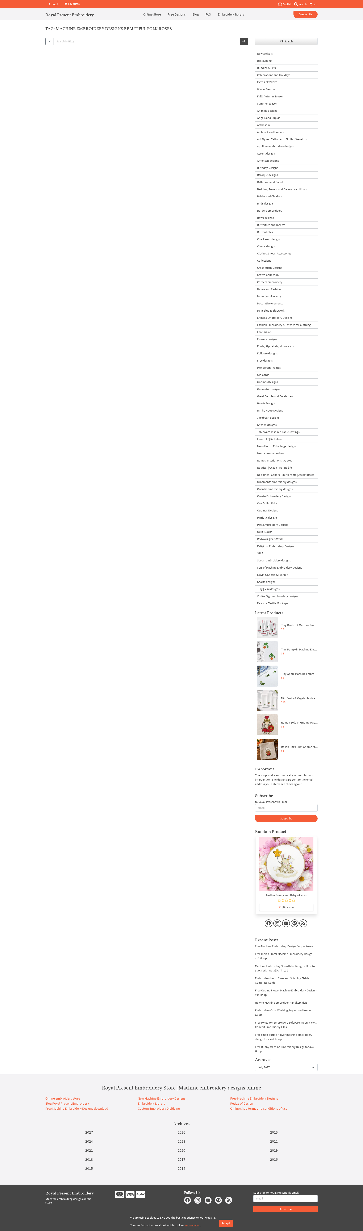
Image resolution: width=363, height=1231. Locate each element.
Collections (264, 260)
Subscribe (286, 818)
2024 (89, 1141)
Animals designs (267, 111)
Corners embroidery (269, 282)
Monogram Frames (269, 368)
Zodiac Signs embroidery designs (277, 596)
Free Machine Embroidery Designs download (76, 1108)
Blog (195, 14)
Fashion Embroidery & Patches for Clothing (284, 325)
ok (244, 41)
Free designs (265, 360)
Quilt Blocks (264, 532)
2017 (181, 1159)
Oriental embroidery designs (275, 489)
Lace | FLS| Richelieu (269, 439)
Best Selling (264, 61)
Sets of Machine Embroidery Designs (279, 567)
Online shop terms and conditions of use (258, 1108)
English (287, 4)
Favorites (73, 4)
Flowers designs (267, 339)
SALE (260, 553)
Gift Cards (263, 375)
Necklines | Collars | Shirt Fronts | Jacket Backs (285, 475)
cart (315, 4)
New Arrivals (265, 53)
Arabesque (264, 125)
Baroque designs (267, 175)
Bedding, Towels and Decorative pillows (282, 189)
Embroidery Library (151, 1103)
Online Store (152, 14)
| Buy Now (286, 907)
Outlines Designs (267, 510)
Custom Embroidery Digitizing (159, 1108)
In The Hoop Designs (270, 410)
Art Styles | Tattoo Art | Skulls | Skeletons (282, 139)
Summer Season (267, 103)
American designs (268, 161)
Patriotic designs (267, 517)
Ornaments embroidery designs (277, 482)
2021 (89, 1150)
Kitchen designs (267, 425)
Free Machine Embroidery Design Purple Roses (284, 946)
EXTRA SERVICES (267, 82)
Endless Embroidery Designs (274, 318)
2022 (274, 1141)
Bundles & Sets (266, 68)
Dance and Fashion (269, 289)
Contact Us (305, 14)
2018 (89, 1159)
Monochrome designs (270, 453)
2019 (274, 1150)
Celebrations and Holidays (273, 75)
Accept (226, 1223)
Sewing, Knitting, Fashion (272, 575)
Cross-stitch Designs (269, 268)
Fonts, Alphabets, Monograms (276, 346)
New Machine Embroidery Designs (161, 1098)
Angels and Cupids (268, 118)
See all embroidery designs (274, 560)
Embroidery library (231, 14)
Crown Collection (268, 275)
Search (288, 41)
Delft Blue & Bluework (270, 310)
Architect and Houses (270, 132)
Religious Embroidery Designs (275, 546)
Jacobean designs (268, 418)
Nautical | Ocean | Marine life (274, 467)
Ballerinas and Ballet (270, 182)
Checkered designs (268, 239)
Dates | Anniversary (269, 296)
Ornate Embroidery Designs (274, 496)
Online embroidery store (62, 1098)
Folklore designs (267, 353)
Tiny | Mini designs (268, 589)
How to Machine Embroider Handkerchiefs (281, 1002)
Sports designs (266, 582)
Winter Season (266, 89)
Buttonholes (265, 232)
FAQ (208, 14)
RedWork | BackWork (270, 539)
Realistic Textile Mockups (272, 603)
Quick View (286, 866)
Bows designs (265, 218)
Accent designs (266, 153)
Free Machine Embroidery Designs (254, 1098)
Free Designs (177, 14)
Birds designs (265, 203)
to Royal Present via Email (271, 802)
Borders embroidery (269, 210)
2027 (89, 1132)
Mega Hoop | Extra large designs (276, 446)
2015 (89, 1168)
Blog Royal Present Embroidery (67, 1103)
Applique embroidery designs (275, 146)
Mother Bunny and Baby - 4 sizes (286, 895)
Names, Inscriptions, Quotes (274, 460)
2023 (181, 1141)
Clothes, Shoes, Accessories (274, 253)
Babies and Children (269, 196)
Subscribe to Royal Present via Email (276, 1192)
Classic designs (266, 246)
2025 (274, 1132)
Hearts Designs (266, 403)
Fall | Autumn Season (270, 96)
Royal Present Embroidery (69, 14)
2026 (181, 1132)
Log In (55, 4)
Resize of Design (241, 1103)
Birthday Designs (267, 168)
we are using (192, 1225)
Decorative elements (270, 303)
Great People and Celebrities (275, 396)
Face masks (264, 332)
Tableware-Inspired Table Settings (278, 432)
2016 (274, 1159)
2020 (181, 1150)
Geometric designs (268, 389)
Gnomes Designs (267, 382)
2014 (181, 1168)
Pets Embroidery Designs (272, 525)
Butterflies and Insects (271, 225)
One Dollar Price (267, 503)
